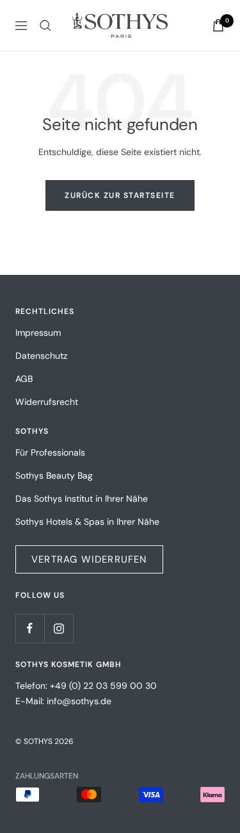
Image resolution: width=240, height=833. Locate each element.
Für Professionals (50, 452)
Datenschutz (41, 355)
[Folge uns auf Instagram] (58, 628)
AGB (24, 378)
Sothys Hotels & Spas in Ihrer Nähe (87, 521)
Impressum (38, 332)
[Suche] (45, 25)
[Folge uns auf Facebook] (29, 628)
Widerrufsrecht (46, 402)
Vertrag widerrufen (89, 559)
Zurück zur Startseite (120, 195)
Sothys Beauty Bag (54, 475)
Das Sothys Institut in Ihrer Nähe (81, 498)
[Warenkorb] (218, 25)
